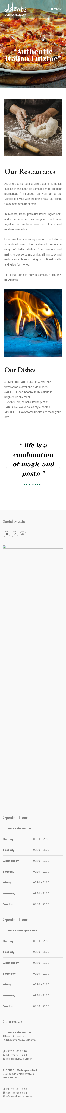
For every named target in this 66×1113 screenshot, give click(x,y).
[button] (6, 468)
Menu (57, 9)
